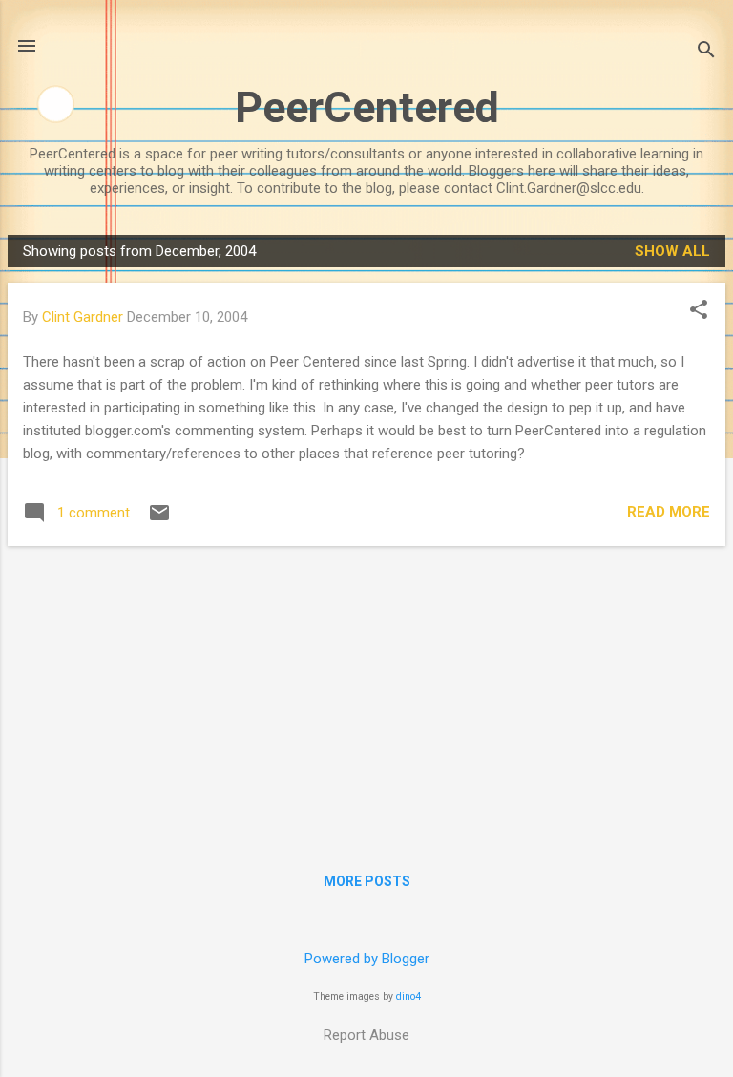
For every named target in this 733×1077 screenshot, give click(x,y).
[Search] (706, 52)
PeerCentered (367, 107)
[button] (698, 311)
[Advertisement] (366, 695)
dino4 (408, 996)
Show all (672, 251)
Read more (668, 511)
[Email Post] (159, 519)
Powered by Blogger (366, 958)
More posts (367, 881)
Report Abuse (366, 1035)
